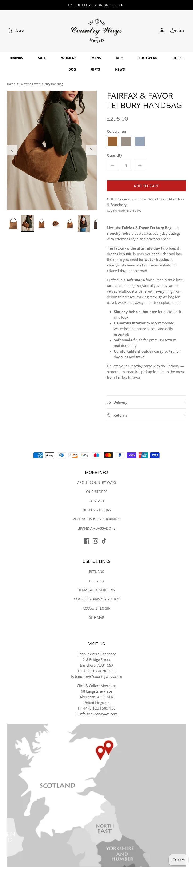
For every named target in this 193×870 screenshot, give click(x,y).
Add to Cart (146, 185)
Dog (72, 69)
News (120, 69)
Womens (68, 58)
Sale (42, 58)
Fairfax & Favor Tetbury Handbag (41, 84)
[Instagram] (95, 541)
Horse (177, 58)
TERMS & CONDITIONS (96, 590)
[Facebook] (86, 541)
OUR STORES (96, 491)
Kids (120, 58)
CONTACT (96, 500)
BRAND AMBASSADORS (96, 528)
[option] (51, 150)
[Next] (91, 150)
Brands (16, 58)
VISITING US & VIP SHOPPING (96, 519)
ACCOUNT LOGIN (97, 608)
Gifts (95, 69)
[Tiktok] (104, 541)
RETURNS (96, 571)
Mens (96, 58)
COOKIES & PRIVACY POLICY (96, 599)
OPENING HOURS (96, 510)
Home (11, 84)
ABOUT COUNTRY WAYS (96, 482)
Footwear (148, 58)
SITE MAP (96, 617)
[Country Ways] (96, 31)
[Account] (162, 31)
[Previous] (12, 150)
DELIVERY (96, 580)
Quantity (114, 155)
